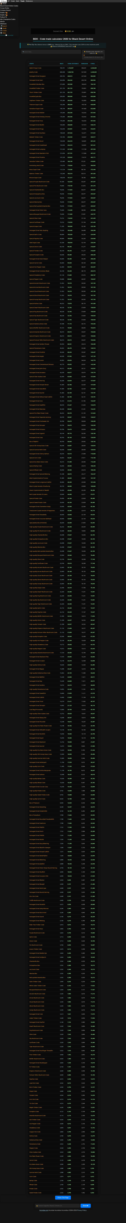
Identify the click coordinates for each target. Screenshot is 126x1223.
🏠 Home (3, 3)
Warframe (3, 24)
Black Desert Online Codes (9, 6)
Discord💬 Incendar (6, 35)
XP (9, 1)
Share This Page (63, 1197)
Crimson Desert (5, 10)
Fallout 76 (3, 17)
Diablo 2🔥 (4, 12)
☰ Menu (3, 1)
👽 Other (3, 33)
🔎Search (3, 26)
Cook (13, 1)
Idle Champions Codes (7, 19)
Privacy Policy (82, 1210)
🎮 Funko (3, 30)
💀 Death (3, 28)
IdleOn (2, 21)
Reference (29, 1)
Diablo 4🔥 (4, 15)
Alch (17, 1)
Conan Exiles (4, 8)
